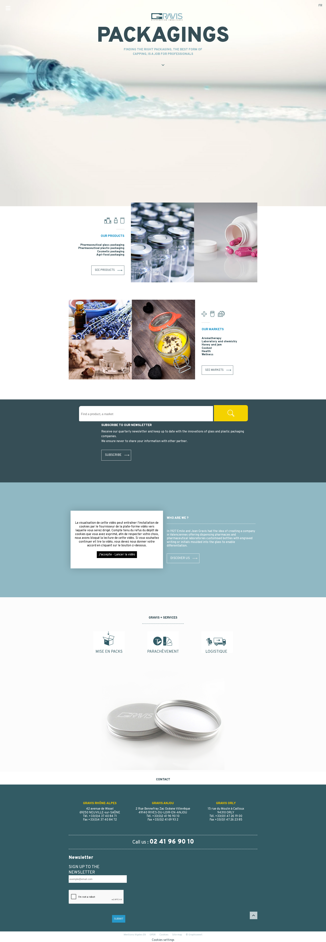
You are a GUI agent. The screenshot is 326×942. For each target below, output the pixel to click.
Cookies (163, 934)
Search (231, 413)
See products (105, 270)
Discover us (180, 558)
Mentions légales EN (135, 934)
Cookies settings (163, 940)
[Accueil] (194, 242)
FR (320, 6)
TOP (253, 915)
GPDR (153, 934)
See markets (214, 370)
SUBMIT (118, 918)
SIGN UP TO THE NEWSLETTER (84, 869)
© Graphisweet (194, 934)
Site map (177, 934)
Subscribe (113, 455)
